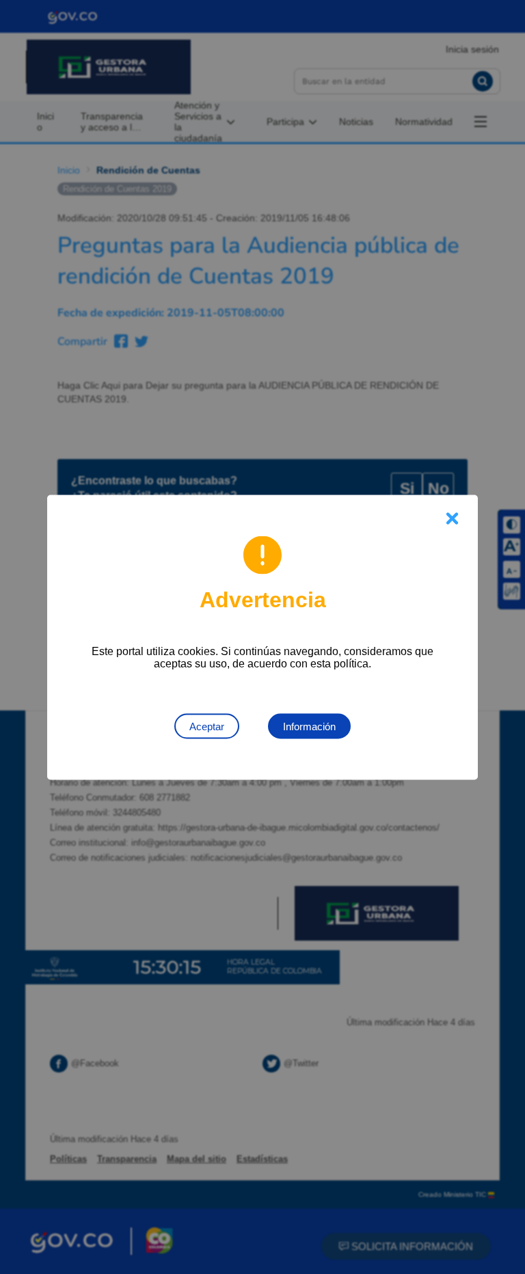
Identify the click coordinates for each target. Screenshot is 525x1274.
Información (309, 726)
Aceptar (206, 726)
